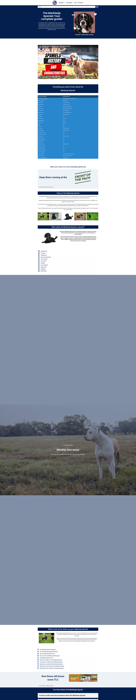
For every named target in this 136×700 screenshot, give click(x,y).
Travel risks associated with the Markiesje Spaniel (51, 662)
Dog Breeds (61, 2)
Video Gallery (69, 2)
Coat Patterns (43, 261)
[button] (68, 251)
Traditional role (44, 251)
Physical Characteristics (46, 257)
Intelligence (43, 269)
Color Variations (44, 259)
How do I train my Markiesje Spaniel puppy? (50, 655)
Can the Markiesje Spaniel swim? (47, 653)
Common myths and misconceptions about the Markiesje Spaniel (62, 695)
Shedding (43, 263)
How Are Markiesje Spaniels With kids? (49, 651)
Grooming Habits (44, 265)
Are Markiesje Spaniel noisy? (46, 657)
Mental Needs (44, 270)
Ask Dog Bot (80, 2)
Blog (76, 2)
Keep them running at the (53, 177)
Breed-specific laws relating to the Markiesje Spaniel (52, 668)
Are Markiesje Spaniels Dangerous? (48, 649)
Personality (43, 253)
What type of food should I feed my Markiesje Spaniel (52, 666)
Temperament (44, 255)
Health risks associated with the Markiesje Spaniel (51, 664)
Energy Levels (44, 267)
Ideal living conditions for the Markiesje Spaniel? (51, 660)
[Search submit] (97, 7)
